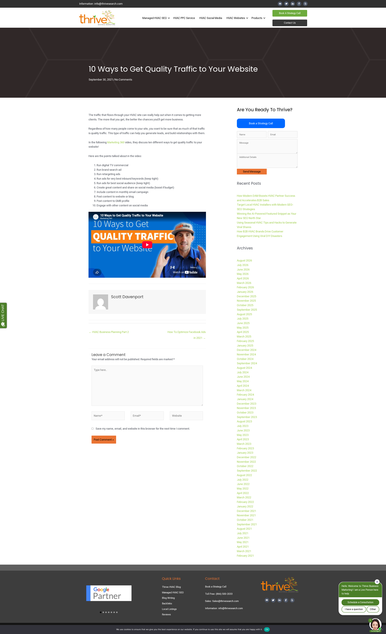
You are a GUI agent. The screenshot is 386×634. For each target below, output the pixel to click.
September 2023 (247, 417)
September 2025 (247, 309)
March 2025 (244, 336)
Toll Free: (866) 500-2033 (219, 593)
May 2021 (242, 542)
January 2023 (245, 452)
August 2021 (244, 528)
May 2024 (242, 381)
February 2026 (245, 287)
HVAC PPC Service (184, 18)
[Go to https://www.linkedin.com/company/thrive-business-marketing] (292, 4)
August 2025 (244, 314)
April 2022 (243, 493)
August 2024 (244, 367)
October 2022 (245, 466)
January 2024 (245, 399)
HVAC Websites (235, 18)
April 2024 (243, 385)
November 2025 (246, 300)
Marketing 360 (115, 142)
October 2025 (245, 305)
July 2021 (242, 533)
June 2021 (243, 537)
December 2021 (246, 511)
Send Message (252, 171)
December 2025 (246, 296)
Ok (267, 629)
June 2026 (243, 269)
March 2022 (244, 497)
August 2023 (244, 421)
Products (257, 18)
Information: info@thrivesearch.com (224, 608)
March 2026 (244, 282)
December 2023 (246, 403)
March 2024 (244, 390)
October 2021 (245, 519)
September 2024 (247, 363)
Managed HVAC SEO (154, 18)
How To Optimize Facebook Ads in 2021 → (187, 332)
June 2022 (243, 484)
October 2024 (245, 359)
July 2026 (242, 265)
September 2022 (247, 470)
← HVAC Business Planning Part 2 (109, 332)
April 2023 (243, 439)
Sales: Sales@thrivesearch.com (222, 601)
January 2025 (245, 345)
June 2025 (243, 323)
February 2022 (245, 501)
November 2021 (246, 515)
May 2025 (242, 327)
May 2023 (242, 435)
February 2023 (245, 448)
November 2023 (246, 408)
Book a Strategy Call (215, 586)
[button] (169, 18)
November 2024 (246, 354)
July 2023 (242, 425)
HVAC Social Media (210, 18)
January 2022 (245, 506)
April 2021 (243, 546)
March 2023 (244, 443)
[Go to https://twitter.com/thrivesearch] (286, 4)
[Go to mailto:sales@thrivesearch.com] (280, 4)
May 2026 (242, 273)
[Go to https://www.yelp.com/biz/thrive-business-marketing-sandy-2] (305, 4)
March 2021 (244, 551)
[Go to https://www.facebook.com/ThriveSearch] (299, 4)
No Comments (123, 79)
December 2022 (246, 457)
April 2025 (243, 332)
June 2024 (243, 376)
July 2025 (242, 318)
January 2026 (245, 291)
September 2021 (247, 524)
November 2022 (246, 461)
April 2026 (243, 278)
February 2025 (245, 341)
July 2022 (242, 479)
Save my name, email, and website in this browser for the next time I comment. (143, 428)
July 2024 (242, 372)
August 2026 (244, 260)
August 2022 (244, 475)
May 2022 (242, 488)
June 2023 (243, 430)
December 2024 (246, 349)
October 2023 (245, 412)
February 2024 (245, 394)
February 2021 (245, 555)
